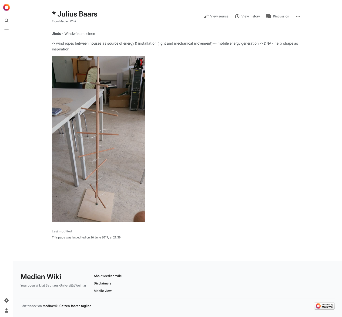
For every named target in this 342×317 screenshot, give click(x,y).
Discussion (281, 16)
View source (219, 16)
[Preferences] (6, 300)
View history (250, 16)
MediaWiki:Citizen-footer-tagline (67, 306)
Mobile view (103, 291)
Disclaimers (102, 283)
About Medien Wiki (108, 276)
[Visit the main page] (6, 7)
